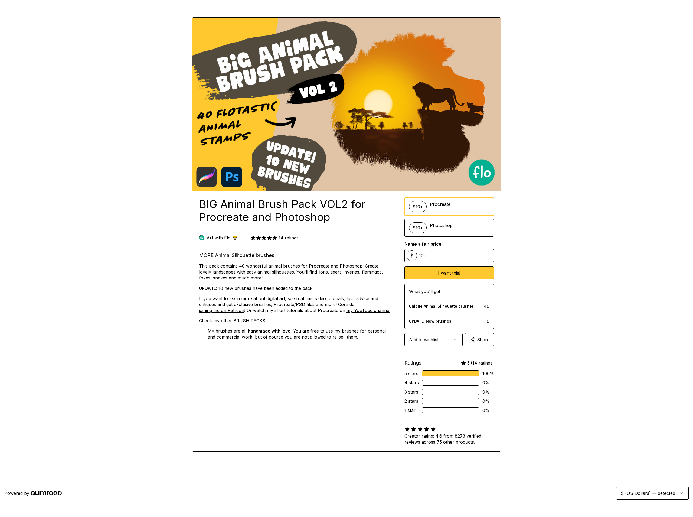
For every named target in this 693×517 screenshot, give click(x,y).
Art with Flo (222, 238)
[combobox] (433, 339)
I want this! (449, 273)
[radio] (449, 207)
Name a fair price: (423, 244)
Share (483, 339)
